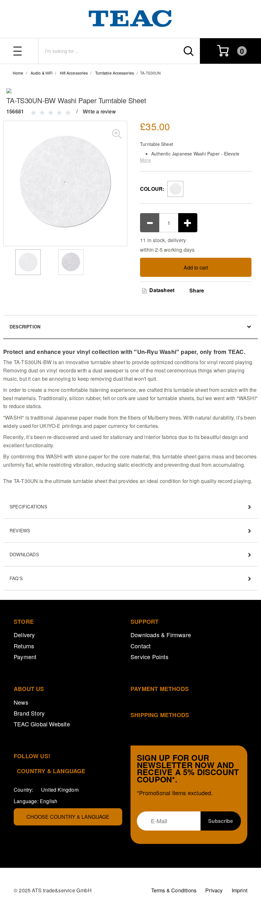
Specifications (28, 506)
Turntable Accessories (114, 73)
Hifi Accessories (74, 73)
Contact (140, 646)
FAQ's (16, 578)
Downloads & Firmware (160, 634)
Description (25, 326)
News (21, 702)
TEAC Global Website (42, 724)
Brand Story (29, 713)
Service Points (149, 656)
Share (196, 290)
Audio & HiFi (42, 73)
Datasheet (161, 290)
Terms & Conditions (174, 890)
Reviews (20, 530)
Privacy (213, 890)
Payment (25, 656)
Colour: (152, 188)
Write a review (99, 111)
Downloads (24, 554)
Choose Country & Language (67, 816)
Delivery (24, 634)
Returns (24, 646)
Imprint (239, 890)
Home (18, 73)
